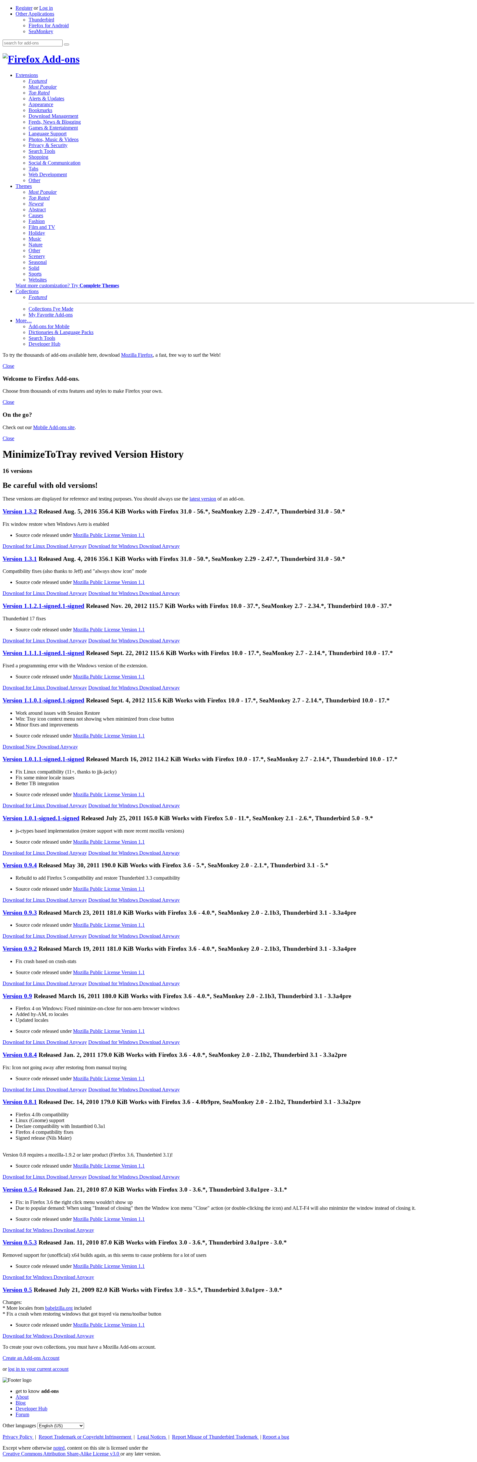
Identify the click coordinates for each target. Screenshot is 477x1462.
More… (24, 320)
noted (59, 1448)
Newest (36, 203)
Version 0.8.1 (20, 1101)
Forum (22, 1414)
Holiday (37, 233)
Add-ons (60, 59)
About (22, 1397)
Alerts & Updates (46, 98)
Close (8, 366)
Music (35, 239)
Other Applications (35, 14)
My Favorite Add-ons (51, 314)
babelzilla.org (59, 1308)
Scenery (37, 256)
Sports (35, 274)
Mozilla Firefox (137, 355)
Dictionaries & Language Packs (61, 332)
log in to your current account (38, 1369)
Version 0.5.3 (20, 1242)
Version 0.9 (17, 996)
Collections (27, 291)
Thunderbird (41, 19)
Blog (21, 1403)
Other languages (19, 1425)
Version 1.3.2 (20, 511)
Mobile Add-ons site (54, 427)
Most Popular (43, 87)
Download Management (53, 116)
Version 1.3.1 (20, 558)
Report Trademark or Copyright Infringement (85, 1437)
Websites (38, 279)
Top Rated (39, 92)
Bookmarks (40, 110)
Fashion (37, 221)
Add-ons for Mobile (49, 326)
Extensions (27, 75)
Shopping (38, 157)
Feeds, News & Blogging (55, 122)
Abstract (37, 209)
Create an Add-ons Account (31, 1358)
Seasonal (38, 262)
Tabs (33, 168)
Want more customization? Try (67, 285)
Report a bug (276, 1437)
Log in (46, 8)
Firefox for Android (49, 25)
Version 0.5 (17, 1289)
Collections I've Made (51, 309)
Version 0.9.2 (20, 948)
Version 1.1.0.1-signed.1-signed (43, 700)
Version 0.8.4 (20, 1054)
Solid (34, 268)
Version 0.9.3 (20, 912)
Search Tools (42, 151)
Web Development (48, 174)
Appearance (41, 104)
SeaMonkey (41, 31)
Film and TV (42, 227)
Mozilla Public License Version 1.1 (109, 535)
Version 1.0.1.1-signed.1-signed (43, 759)
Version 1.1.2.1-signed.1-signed (43, 605)
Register (24, 8)
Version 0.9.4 (20, 865)
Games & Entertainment (53, 127)
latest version (203, 499)
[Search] (66, 44)
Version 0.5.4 (20, 1189)
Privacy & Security (48, 145)
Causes (36, 215)
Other (34, 180)
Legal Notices (152, 1437)
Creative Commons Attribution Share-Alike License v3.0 (61, 1453)
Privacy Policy (18, 1437)
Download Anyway (66, 546)
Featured (38, 81)
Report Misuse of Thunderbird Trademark (215, 1437)
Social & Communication (54, 163)
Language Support (48, 133)
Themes (24, 186)
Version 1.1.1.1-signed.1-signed (43, 653)
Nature (36, 244)
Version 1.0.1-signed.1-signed (41, 818)
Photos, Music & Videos (54, 139)
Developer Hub (44, 344)
